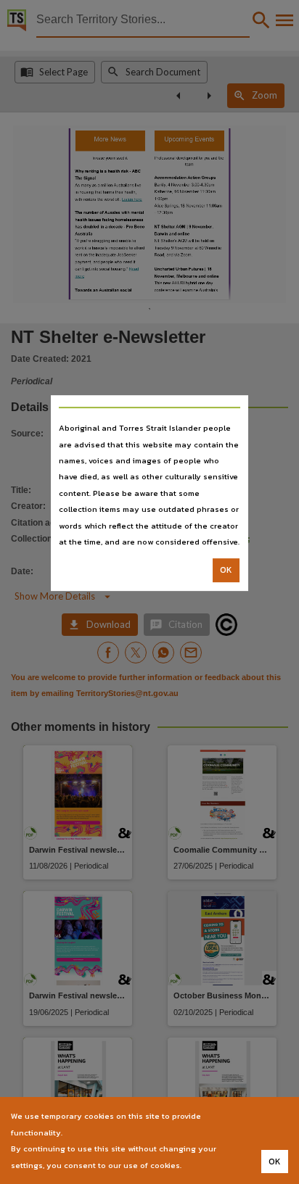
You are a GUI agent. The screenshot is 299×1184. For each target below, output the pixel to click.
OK (226, 570)
